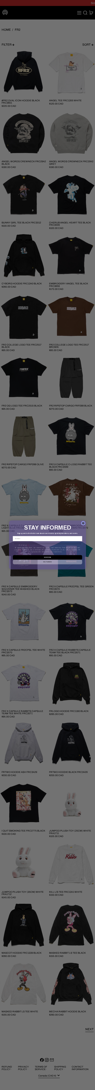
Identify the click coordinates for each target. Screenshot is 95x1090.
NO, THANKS (47, 562)
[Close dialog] (83, 523)
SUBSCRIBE (47, 557)
